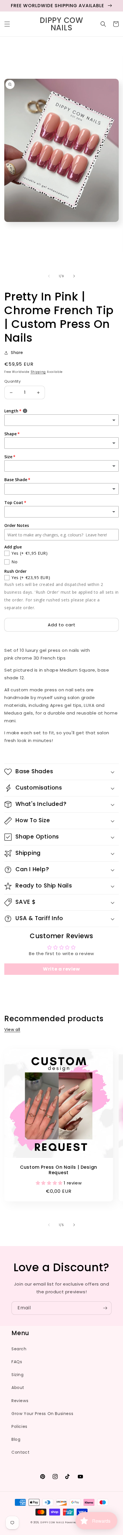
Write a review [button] (61, 969)
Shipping (38, 372)
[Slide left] (49, 276)
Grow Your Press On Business (42, 1413)
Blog (15, 1439)
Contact (20, 1452)
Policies (19, 1426)
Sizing (17, 1374)
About (17, 1387)
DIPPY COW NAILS (52, 1522)
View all (12, 1029)
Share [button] (17, 352)
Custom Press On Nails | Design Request (58, 1169)
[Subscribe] (105, 1308)
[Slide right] (74, 276)
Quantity (12, 381)
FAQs (16, 1362)
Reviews (19, 1401)
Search (19, 1349)
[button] (7, 24)
